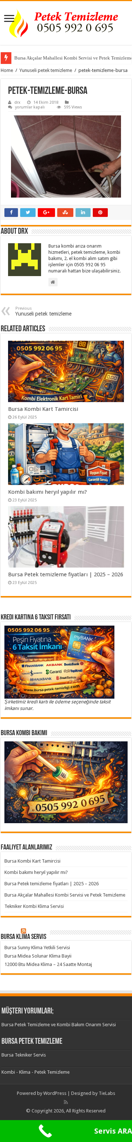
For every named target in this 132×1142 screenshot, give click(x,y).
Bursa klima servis (23, 937)
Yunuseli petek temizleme (45, 70)
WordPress (54, 1093)
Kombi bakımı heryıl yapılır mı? (47, 492)
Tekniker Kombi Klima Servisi (34, 906)
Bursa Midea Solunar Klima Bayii (38, 956)
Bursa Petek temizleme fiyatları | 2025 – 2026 (65, 574)
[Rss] (66, 1102)
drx (17, 102)
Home (7, 70)
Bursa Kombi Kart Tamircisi (43, 409)
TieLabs (107, 1093)
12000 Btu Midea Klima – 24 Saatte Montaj (48, 964)
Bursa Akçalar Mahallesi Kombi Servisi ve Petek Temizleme (64, 895)
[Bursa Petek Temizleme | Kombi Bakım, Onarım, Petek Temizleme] (66, 23)
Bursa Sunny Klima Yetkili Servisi (37, 947)
